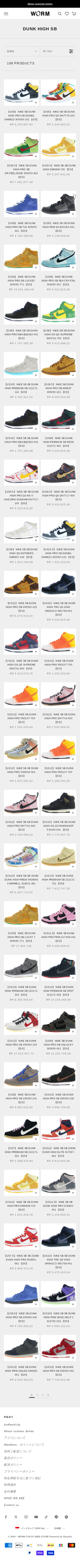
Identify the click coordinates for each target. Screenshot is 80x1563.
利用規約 (10, 1485)
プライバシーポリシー (19, 1471)
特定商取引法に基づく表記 (22, 1478)
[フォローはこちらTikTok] (46, 1517)
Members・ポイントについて (24, 1445)
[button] (67, 14)
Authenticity (12, 1424)
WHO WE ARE (14, 1498)
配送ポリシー (13, 1465)
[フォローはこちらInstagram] (26, 1517)
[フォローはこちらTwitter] (16, 1517)
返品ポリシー (13, 1458)
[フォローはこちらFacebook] (6, 1517)
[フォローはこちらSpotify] (66, 1517)
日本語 (57, 1528)
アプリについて (14, 1438)
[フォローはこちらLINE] (56, 1517)
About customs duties (40, 4)
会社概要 (10, 1491)
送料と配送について (17, 1451)
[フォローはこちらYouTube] (36, 1517)
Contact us (11, 1505)
